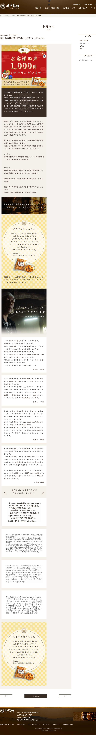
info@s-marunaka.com (23, 717)
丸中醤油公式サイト (68, 724)
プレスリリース (84, 43)
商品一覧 (38, 8)
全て (81, 49)
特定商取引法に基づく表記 (7, 724)
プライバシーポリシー (34, 724)
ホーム (1, 15)
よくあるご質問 (21, 724)
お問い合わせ (88, 4)
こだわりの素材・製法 (52, 8)
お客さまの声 (82, 8)
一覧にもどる (35, 696)
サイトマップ (56, 724)
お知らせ (7, 15)
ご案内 (13, 15)
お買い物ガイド (77, 4)
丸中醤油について (69, 8)
